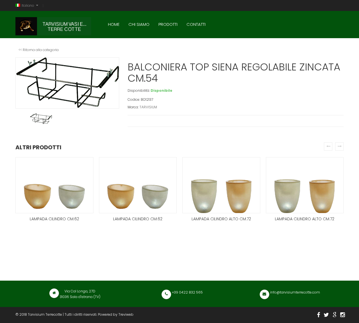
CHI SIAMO (138, 24)
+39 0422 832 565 (187, 292)
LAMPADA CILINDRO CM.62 (54, 219)
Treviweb (126, 314)
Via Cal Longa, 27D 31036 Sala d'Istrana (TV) (80, 294)
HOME (113, 24)
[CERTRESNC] (326, 315)
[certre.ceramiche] (342, 315)
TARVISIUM (148, 107)
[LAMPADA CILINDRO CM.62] (54, 185)
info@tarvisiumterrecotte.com (294, 292)
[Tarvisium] (53, 25)
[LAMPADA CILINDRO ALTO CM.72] (221, 185)
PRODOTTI (168, 24)
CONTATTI (196, 24)
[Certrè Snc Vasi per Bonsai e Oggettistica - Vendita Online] (318, 315)
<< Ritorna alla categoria (39, 49)
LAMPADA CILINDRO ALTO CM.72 (221, 219)
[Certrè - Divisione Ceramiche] (335, 315)
